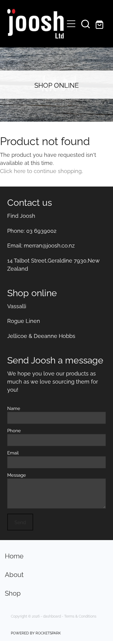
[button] (85, 24)
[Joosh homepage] (35, 24)
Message (16, 474)
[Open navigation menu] (71, 24)
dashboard (52, 615)
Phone (14, 430)
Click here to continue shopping (41, 170)
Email (13, 452)
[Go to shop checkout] (100, 24)
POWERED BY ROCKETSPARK (36, 632)
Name (13, 408)
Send (20, 522)
